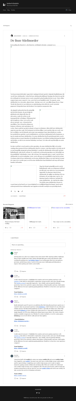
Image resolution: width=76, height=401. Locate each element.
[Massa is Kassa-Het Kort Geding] (14, 213)
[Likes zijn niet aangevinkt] (15, 271)
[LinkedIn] (39, 393)
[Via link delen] (22, 191)
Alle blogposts (6, 25)
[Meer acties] (64, 36)
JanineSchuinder (13, 3)
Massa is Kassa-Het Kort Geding (12, 222)
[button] (71, 25)
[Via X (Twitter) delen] (15, 191)
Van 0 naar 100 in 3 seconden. (62, 222)
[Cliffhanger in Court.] (38, 213)
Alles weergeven (69, 204)
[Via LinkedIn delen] (18, 191)
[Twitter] (37, 393)
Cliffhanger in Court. (35, 222)
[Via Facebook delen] (11, 191)
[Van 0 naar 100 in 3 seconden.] (62, 213)
